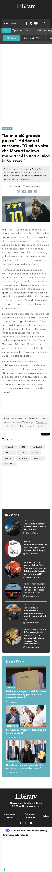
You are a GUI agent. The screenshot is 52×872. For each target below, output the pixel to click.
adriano (9, 447)
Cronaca (11, 38)
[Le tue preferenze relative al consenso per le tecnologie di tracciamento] (4, 869)
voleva (8, 458)
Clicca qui (41, 422)
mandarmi (37, 447)
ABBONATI (10, 24)
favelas (9, 453)
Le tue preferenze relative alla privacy (28, 830)
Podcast (29, 30)
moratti (38, 458)
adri (23, 447)
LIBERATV (16, 186)
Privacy (46, 816)
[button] (20, 823)
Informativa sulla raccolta (15, 835)
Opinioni (17, 30)
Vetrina (41, 30)
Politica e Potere (33, 38)
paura (35, 453)
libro (22, 453)
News (6, 30)
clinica (23, 458)
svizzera (9, 464)
